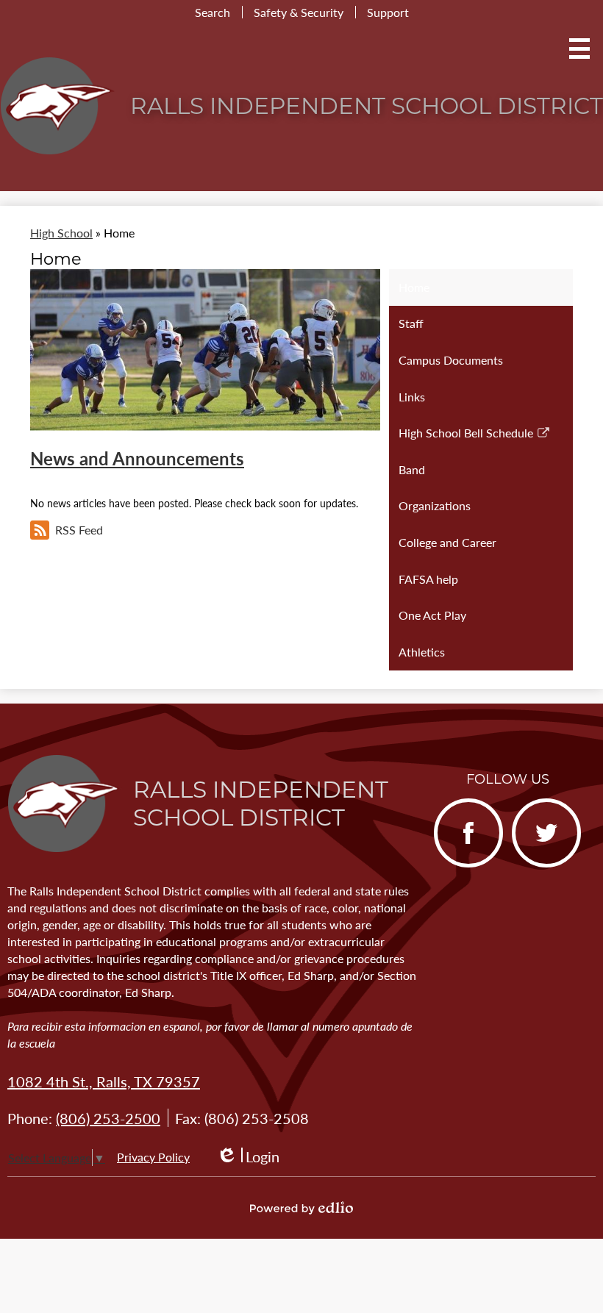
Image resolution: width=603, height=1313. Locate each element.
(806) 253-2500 (108, 1118)
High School (61, 232)
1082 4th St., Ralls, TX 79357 (103, 1081)
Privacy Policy (153, 1156)
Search (212, 12)
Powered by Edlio (301, 1208)
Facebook (462, 865)
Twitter (533, 865)
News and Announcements (137, 458)
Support (388, 12)
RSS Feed (79, 529)
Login (247, 1157)
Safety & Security (298, 12)
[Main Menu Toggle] (579, 48)
